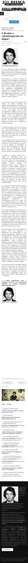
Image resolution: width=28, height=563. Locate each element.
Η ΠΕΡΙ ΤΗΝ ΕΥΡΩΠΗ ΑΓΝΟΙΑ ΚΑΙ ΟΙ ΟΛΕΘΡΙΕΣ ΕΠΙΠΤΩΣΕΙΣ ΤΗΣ (12, 422)
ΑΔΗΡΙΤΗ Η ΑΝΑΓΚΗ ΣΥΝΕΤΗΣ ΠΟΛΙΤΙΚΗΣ (13, 472)
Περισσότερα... (7, 549)
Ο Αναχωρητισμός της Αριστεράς (11, 436)
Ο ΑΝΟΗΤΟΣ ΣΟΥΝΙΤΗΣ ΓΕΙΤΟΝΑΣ (11, 466)
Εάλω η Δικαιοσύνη (8, 415)
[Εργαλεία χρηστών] (25, 41)
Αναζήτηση (14, 22)
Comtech (14, 560)
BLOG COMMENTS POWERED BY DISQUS (13, 379)
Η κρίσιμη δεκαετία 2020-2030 (10, 449)
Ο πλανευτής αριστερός (9, 430)
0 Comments (5, 386)
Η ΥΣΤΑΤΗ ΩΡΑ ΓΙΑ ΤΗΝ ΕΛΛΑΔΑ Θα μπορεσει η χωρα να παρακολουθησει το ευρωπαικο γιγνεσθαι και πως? (12, 458)
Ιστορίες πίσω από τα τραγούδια (11, 443)
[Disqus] (14, 322)
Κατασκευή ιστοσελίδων (21, 559)
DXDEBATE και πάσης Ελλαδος (10, 408)
